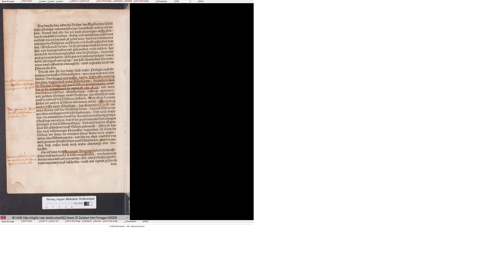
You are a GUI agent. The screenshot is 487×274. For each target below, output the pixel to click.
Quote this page (8, 1)
